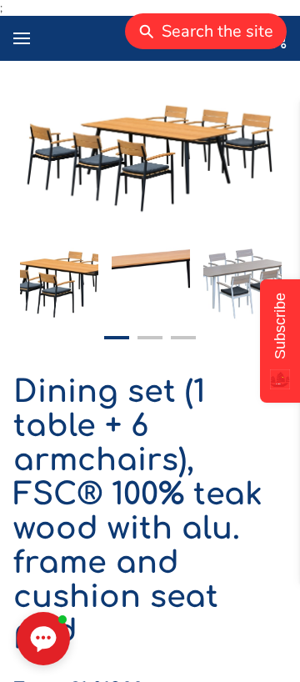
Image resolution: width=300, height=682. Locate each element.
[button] (43, 638)
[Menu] (21, 38)
